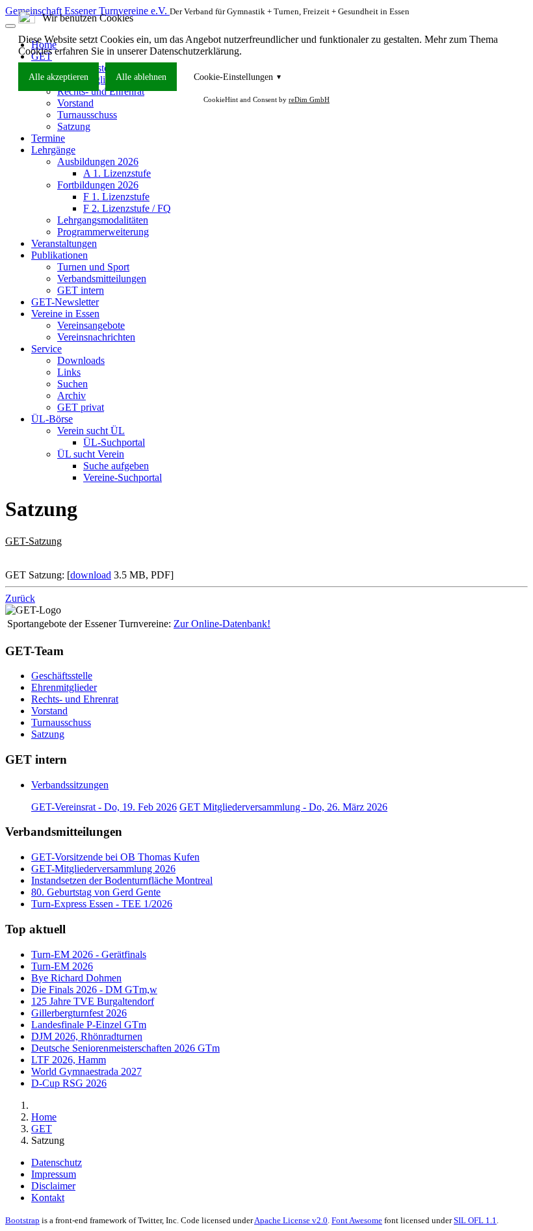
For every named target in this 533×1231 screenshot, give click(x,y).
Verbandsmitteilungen (101, 278)
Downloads (81, 360)
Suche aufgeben (116, 465)
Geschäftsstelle (61, 675)
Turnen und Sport (93, 266)
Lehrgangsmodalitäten (102, 220)
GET (41, 1128)
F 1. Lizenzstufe (116, 196)
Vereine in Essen (65, 313)
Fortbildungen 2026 (97, 184)
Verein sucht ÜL (91, 430)
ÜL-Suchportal (114, 442)
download (90, 574)
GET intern (80, 290)
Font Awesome (357, 1220)
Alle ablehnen (141, 77)
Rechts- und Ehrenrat (74, 699)
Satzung (73, 126)
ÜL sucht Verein (90, 454)
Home (44, 1116)
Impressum (53, 1174)
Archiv (71, 395)
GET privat (80, 407)
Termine (48, 138)
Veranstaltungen (64, 243)
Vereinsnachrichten (96, 337)
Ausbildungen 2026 (97, 161)
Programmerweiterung (103, 231)
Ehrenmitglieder (64, 687)
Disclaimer (53, 1185)
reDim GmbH (309, 99)
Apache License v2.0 (291, 1220)
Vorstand (49, 710)
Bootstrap (22, 1220)
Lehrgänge (53, 149)
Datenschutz (56, 1162)
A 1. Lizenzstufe (117, 173)
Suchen (72, 383)
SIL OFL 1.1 (475, 1220)
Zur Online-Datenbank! (222, 623)
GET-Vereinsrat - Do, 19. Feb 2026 (104, 806)
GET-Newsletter (65, 301)
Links (69, 372)
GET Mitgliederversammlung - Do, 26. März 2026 (283, 806)
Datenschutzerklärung (194, 51)
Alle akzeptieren (58, 77)
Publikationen (59, 255)
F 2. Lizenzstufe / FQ (127, 208)
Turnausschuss (61, 722)
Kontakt (47, 1197)
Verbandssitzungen (70, 784)
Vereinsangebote (91, 325)
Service (46, 348)
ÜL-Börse (52, 418)
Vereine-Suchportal (122, 477)
